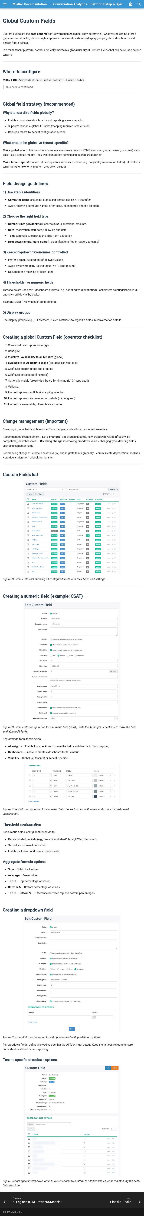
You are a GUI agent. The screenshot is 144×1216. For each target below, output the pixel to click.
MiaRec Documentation (30, 4)
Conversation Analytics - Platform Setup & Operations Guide (97, 4)
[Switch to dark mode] (130, 4)
